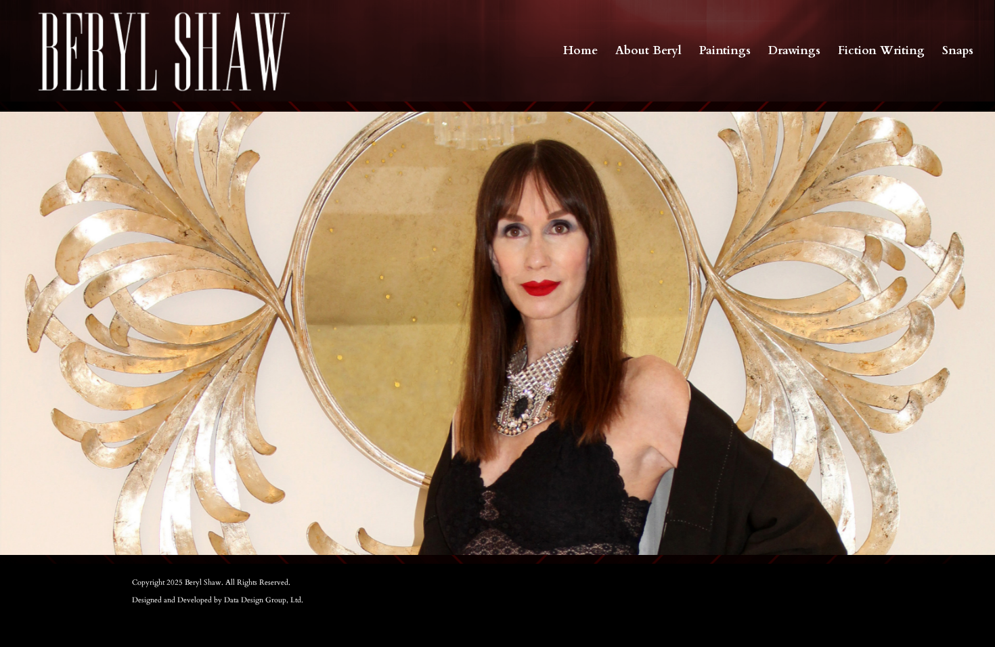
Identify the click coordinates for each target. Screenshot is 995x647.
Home (580, 52)
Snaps (957, 52)
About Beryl (648, 52)
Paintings (725, 52)
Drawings (794, 52)
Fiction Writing (881, 52)
